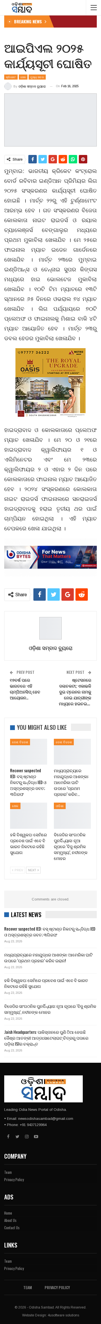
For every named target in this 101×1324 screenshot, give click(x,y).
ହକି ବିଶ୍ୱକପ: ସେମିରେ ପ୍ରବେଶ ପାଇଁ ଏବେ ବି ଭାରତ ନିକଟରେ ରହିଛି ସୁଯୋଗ (46, 983)
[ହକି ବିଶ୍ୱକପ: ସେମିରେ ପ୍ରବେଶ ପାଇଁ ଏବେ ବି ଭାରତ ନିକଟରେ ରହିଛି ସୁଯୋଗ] (28, 815)
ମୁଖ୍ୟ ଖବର (37, 77)
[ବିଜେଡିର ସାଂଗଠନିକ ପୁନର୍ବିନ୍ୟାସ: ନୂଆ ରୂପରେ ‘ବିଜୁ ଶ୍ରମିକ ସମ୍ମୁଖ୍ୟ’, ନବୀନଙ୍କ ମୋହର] (72, 815)
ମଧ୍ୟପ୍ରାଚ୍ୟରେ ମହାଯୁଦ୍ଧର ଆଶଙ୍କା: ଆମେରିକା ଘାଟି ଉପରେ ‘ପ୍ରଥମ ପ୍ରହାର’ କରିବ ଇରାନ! (48, 957)
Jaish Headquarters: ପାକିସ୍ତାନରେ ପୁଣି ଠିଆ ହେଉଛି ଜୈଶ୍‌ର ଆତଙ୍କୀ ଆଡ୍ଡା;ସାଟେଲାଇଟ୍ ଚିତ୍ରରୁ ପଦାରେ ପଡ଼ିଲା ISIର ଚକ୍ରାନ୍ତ (46, 1038)
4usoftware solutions (63, 1315)
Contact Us (12, 1227)
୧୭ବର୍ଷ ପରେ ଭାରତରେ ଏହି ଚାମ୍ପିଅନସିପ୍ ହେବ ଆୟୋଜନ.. (25, 689)
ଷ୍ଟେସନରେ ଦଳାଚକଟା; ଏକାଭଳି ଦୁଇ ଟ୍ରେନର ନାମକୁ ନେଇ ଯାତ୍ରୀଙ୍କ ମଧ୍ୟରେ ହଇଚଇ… (75, 691)
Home (8, 1213)
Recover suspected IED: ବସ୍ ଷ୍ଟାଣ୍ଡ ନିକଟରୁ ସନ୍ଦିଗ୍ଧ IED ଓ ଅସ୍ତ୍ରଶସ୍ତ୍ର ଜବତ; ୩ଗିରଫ (49, 932)
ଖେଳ (23, 77)
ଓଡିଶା (60, 805)
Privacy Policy (14, 1179)
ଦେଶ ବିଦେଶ (20, 742)
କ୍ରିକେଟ (11, 77)
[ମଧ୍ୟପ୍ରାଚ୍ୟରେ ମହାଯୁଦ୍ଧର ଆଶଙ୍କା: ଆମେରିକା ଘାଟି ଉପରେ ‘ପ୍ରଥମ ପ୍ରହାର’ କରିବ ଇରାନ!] (72, 752)
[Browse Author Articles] (50, 628)
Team (8, 1172)
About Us (10, 1220)
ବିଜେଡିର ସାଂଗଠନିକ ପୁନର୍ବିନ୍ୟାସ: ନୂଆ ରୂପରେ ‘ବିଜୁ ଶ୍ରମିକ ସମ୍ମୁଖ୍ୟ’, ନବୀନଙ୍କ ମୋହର (50, 1009)
